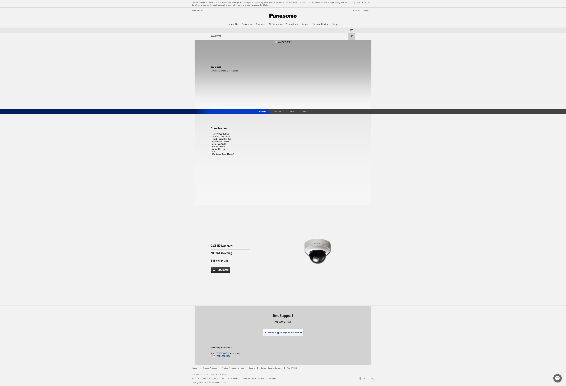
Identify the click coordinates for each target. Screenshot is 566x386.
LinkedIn (223, 374)
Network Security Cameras (271, 368)
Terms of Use (218, 378)
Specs (292, 111)
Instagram (214, 374)
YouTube (204, 374)
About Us (195, 378)
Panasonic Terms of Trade (253, 378)
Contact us (272, 378)
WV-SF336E (292, 368)
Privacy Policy (233, 378)
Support (305, 111)
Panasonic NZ (197, 10)
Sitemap (206, 378)
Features (277, 111)
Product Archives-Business (233, 368)
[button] (557, 378)
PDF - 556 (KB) (223, 356)
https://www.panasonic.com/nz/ (216, 2)
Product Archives (210, 368)
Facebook (195, 374)
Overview (262, 111)
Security (252, 368)
